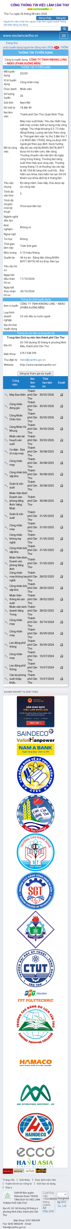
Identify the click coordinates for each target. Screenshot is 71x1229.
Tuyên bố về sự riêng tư (18, 1183)
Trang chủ (12, 43)
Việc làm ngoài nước (47, 21)
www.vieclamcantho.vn (20, 36)
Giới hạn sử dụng (46, 1183)
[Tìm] (64, 29)
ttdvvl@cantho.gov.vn (33, 359)
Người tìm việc (11, 21)
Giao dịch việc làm (45, 1179)
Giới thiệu (24, 1179)
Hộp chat (48, 1211)
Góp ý (8, 1187)
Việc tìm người (27, 21)
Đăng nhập (45, 18)
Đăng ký (61, 18)
